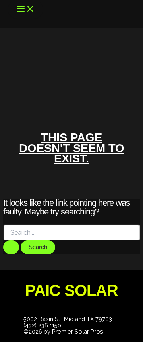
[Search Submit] (11, 247)
